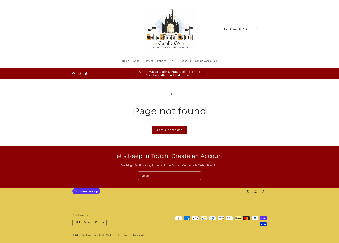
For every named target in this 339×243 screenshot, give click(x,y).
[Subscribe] (197, 175)
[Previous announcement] (132, 73)
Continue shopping (169, 129)
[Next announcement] (207, 73)
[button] (76, 29)
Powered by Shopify (120, 235)
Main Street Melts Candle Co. (95, 235)
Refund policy (140, 235)
